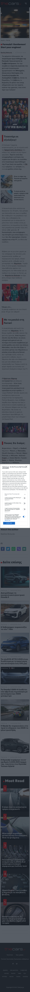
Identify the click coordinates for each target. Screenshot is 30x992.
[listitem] (15, 494)
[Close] (27, 467)
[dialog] (15, 496)
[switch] (24, 498)
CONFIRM (9, 523)
